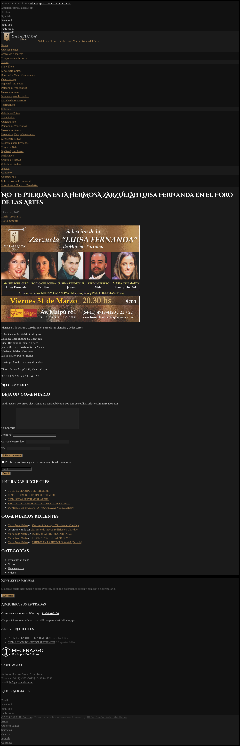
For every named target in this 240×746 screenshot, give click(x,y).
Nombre (6, 434)
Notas (11, 564)
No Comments (9, 221)
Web (3, 448)
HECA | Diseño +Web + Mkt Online (107, 717)
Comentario (8, 428)
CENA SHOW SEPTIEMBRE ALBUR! (28, 499)
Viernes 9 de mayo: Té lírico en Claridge (55, 525)
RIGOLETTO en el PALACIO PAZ (51, 538)
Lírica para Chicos (18, 560)
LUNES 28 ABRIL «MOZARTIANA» (52, 534)
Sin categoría (16, 568)
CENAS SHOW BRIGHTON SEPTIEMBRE (31, 495)
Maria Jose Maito (11, 216)
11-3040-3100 (50, 613)
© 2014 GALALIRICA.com (16, 717)
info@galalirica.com (21, 7)
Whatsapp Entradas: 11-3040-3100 (50, 3)
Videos (12, 572)
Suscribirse (8, 596)
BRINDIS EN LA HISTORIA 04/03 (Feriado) (57, 542)
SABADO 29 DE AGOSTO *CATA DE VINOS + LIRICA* (39, 503)
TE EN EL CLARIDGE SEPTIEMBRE (28, 490)
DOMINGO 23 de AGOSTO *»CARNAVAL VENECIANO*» (41, 507)
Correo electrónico (13, 441)
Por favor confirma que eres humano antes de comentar (38, 462)
